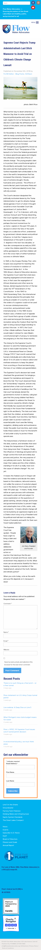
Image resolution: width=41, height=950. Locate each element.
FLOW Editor (8, 74)
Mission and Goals (10, 842)
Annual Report (8, 845)
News (5, 827)
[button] (33, 22)
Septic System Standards (12, 817)
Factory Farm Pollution (12, 811)
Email (5, 641)
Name (6, 632)
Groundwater (8, 808)
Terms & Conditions (8, 948)
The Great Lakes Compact (13, 820)
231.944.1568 (21, 943)
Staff (5, 836)
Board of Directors (10, 839)
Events (5, 830)
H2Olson (28, 74)
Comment (7, 604)
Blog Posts (19, 74)
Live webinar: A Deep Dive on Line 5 (17, 707)
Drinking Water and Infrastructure (16, 814)
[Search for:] (16, 3)
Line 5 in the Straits (10, 805)
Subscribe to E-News (11, 833)
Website (6, 650)
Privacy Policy (33, 946)
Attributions (24, 946)
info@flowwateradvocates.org (11, 946)
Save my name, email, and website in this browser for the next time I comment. (18, 663)
